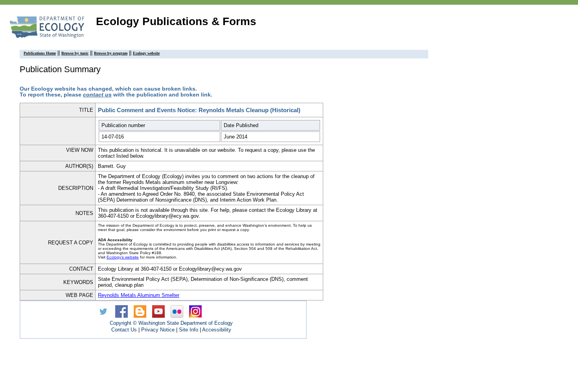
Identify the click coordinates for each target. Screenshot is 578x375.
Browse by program (110, 53)
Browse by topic (74, 53)
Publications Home (40, 53)
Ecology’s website (123, 257)
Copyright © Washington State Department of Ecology (171, 323)
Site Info (188, 330)
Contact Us (124, 330)
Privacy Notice (158, 330)
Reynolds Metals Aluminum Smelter (138, 295)
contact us (97, 95)
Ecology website (146, 53)
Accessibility (216, 330)
